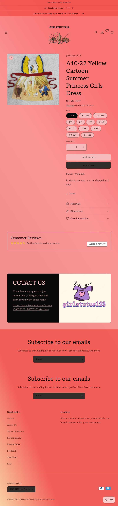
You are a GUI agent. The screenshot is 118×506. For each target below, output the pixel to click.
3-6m (72, 115)
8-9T (96, 128)
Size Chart (12, 457)
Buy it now (88, 165)
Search (10, 418)
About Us (12, 425)
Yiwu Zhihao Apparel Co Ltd (26, 499)
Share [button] (72, 193)
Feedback (12, 451)
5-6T (101, 122)
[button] (6, 32)
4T (90, 122)
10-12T (73, 135)
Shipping (70, 105)
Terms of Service (15, 431)
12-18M (100, 115)
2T (70, 122)
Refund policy (14, 438)
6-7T (71, 128)
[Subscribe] (81, 359)
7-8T (83, 128)
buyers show (13, 444)
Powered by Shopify (46, 499)
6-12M (85, 115)
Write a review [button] (97, 244)
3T (80, 122)
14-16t (87, 135)
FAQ (9, 464)
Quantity (70, 141)
